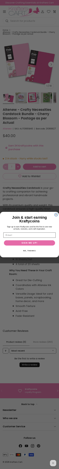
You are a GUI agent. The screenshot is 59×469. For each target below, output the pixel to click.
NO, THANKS (29, 251)
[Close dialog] (56, 214)
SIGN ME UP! (29, 243)
